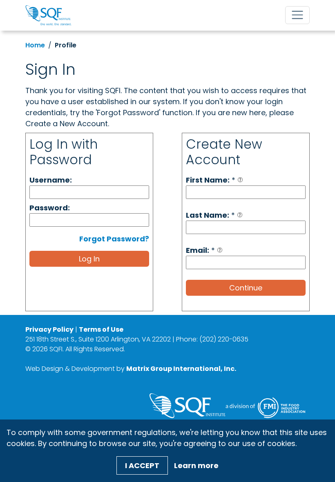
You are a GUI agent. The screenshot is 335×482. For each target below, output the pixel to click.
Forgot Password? (114, 239)
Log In (89, 259)
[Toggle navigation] (297, 15)
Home (35, 45)
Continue (245, 288)
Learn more (196, 465)
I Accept (142, 465)
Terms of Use (101, 329)
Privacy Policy (49, 329)
